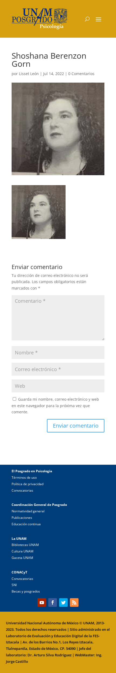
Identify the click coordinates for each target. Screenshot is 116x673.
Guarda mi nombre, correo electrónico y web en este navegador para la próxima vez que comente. (55, 406)
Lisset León (29, 73)
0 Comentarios (81, 73)
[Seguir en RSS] (74, 602)
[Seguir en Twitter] (63, 602)
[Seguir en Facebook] (52, 602)
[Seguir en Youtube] (41, 602)
